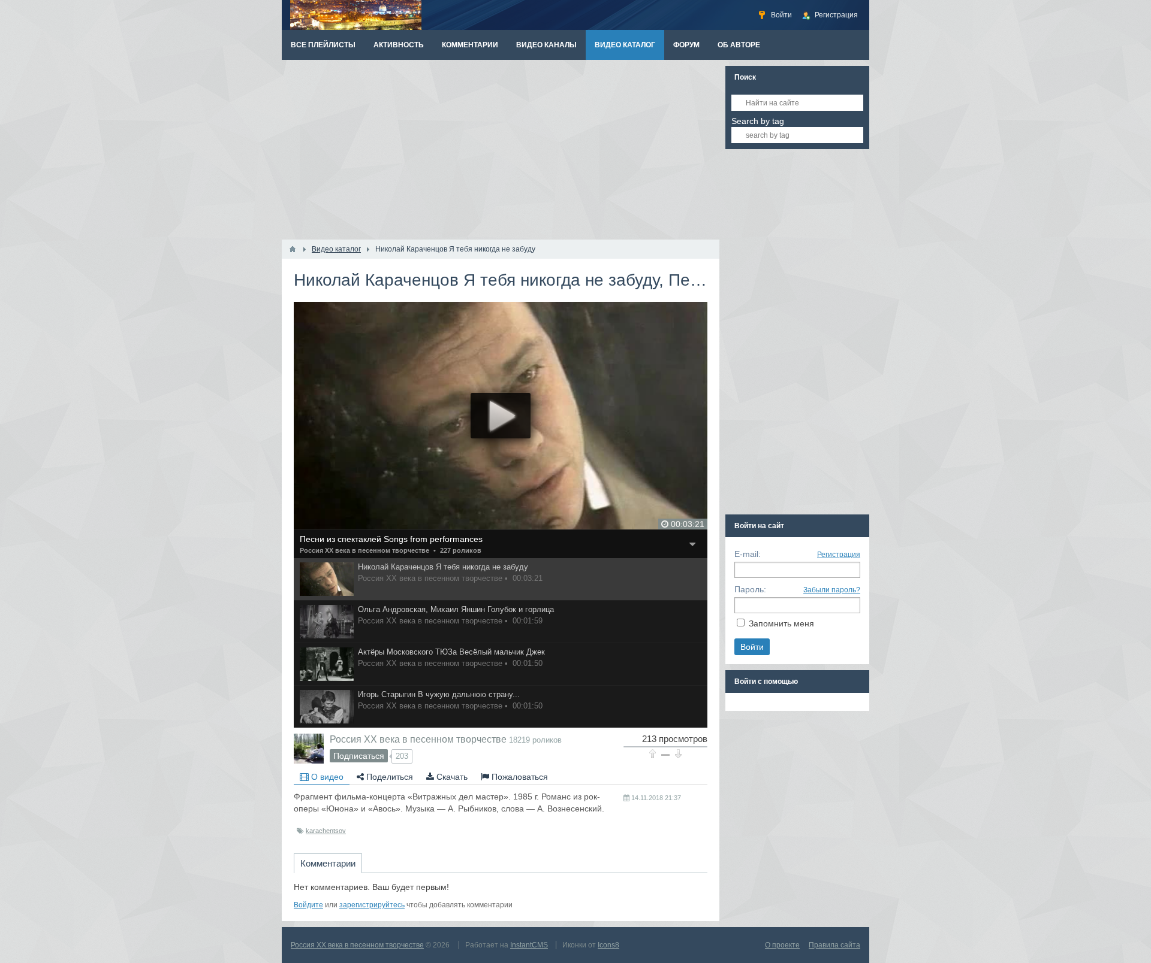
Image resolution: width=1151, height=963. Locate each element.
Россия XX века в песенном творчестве (364, 550)
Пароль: (750, 589)
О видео (326, 777)
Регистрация (838, 554)
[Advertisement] (500, 150)
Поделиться (388, 777)
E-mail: (747, 554)
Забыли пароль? (831, 590)
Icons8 (608, 945)
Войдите (308, 905)
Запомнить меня (781, 623)
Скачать (451, 777)
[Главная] (292, 249)
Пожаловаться (518, 777)
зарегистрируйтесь (372, 905)
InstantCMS (529, 945)
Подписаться (358, 756)
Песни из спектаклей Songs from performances (391, 539)
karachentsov (326, 830)
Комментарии (327, 863)
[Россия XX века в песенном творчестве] (309, 749)
